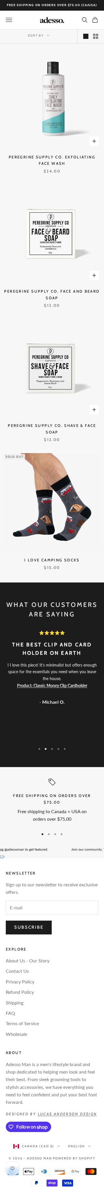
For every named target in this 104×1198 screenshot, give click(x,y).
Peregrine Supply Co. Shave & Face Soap (52, 428)
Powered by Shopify (74, 1158)
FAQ (10, 1013)
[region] (52, 801)
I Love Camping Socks (52, 560)
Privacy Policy (20, 981)
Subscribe (28, 927)
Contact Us (17, 971)
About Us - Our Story (27, 960)
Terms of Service (22, 1023)
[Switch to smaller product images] (95, 36)
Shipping (14, 1002)
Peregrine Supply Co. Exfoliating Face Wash (52, 160)
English (76, 1146)
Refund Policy (20, 992)
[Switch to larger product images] (85, 36)
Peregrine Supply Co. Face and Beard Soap (52, 294)
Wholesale (16, 1034)
